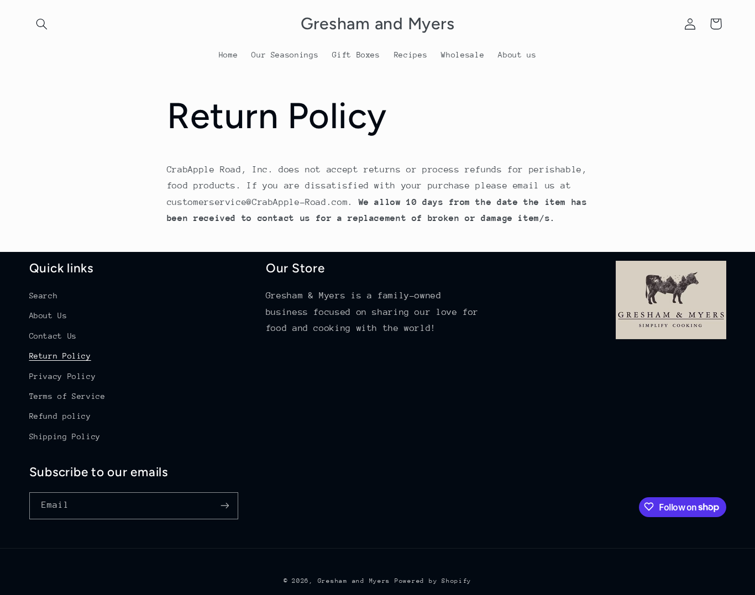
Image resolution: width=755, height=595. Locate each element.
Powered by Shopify (433, 580)
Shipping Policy (65, 436)
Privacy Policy (62, 376)
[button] (42, 23)
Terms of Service (67, 396)
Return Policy (60, 356)
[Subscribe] (224, 505)
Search (43, 295)
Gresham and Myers (354, 580)
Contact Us (53, 335)
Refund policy (60, 416)
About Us (48, 316)
